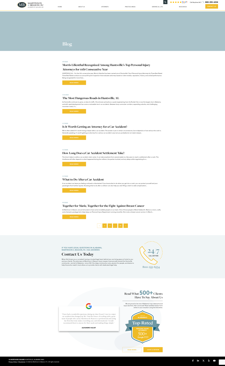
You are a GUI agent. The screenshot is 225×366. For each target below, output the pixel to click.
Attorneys (105, 7)
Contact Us (211, 6)
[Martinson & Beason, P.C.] (30, 5)
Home (60, 7)
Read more (74, 83)
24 (120, 226)
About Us (81, 7)
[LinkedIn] (198, 361)
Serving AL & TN (157, 7)
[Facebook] (193, 361)
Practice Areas (130, 7)
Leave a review (153, 350)
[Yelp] (209, 361)
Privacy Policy (13, 362)
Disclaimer (21, 362)
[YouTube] (214, 361)
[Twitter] (203, 361)
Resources (183, 7)
